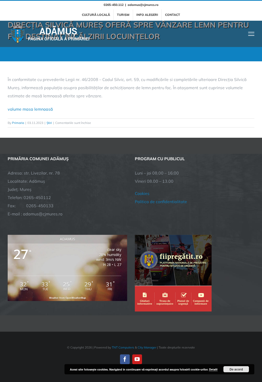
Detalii (213, 369)
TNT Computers (123, 347)
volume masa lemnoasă (30, 109)
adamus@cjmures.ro (143, 5)
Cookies (142, 193)
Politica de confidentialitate (161, 201)
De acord (236, 369)
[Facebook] (125, 359)
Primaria (18, 123)
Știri (49, 123)
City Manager (147, 347)
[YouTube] (137, 359)
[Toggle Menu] (251, 34)
